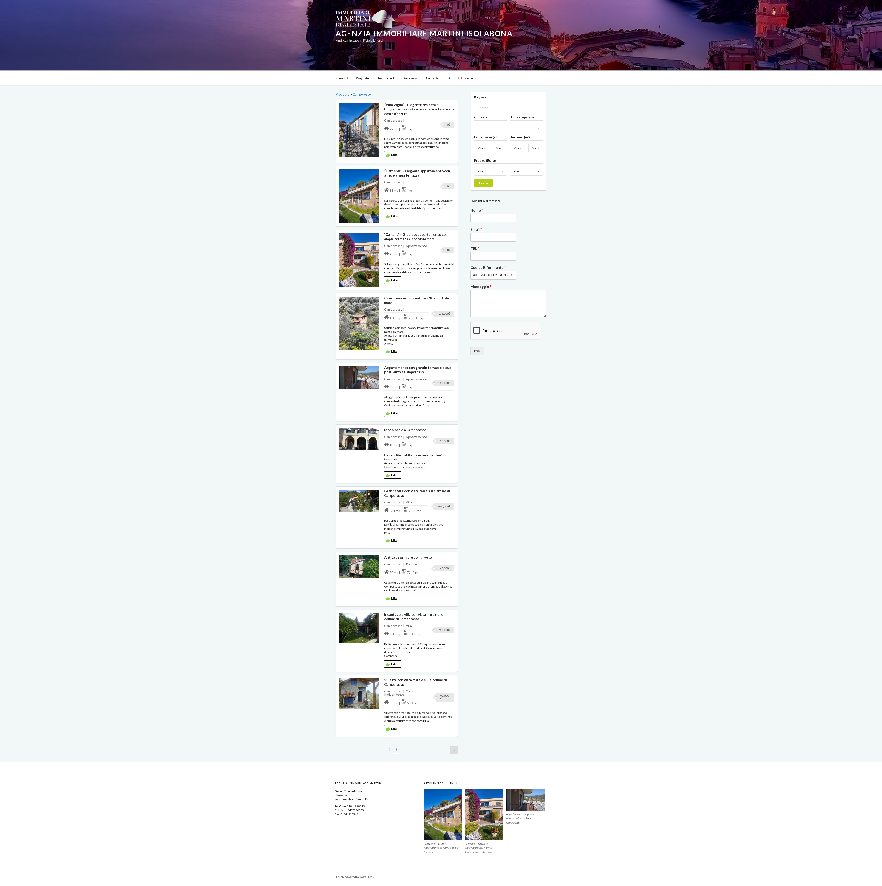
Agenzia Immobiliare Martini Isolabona (424, 33)
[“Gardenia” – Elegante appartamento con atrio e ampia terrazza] (443, 814)
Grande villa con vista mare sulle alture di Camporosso (417, 493)
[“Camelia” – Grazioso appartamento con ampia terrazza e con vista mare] (484, 814)
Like (394, 155)
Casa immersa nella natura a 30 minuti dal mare (417, 300)
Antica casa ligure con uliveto (408, 557)
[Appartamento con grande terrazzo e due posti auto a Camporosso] (525, 800)
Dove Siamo (410, 78)
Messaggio (480, 286)
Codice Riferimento (488, 267)
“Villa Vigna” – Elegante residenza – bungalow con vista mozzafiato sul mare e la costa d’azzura (419, 109)
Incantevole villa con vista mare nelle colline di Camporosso (413, 616)
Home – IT (342, 78)
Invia (477, 350)
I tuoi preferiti (385, 78)
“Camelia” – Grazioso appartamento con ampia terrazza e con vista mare (416, 236)
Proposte (362, 78)
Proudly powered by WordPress (354, 876)
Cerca (483, 183)
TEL (474, 248)
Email (476, 229)
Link (448, 78)
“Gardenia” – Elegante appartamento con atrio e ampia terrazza (417, 173)
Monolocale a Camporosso (405, 430)
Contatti (432, 78)
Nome (476, 210)
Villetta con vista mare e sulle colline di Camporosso (415, 682)
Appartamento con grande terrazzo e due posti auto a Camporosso (417, 370)
